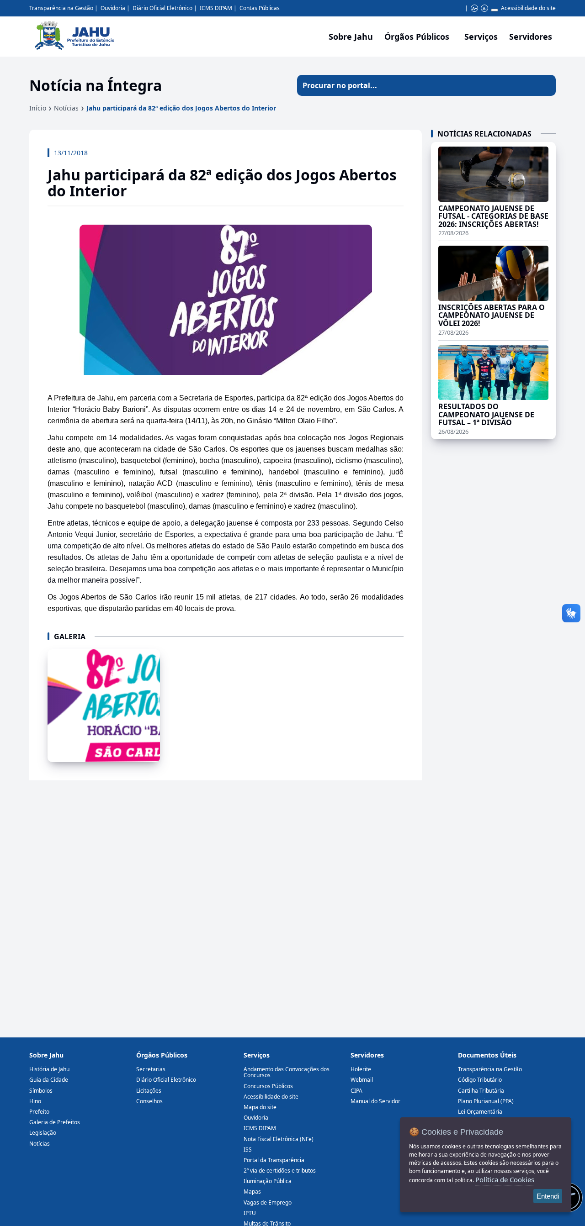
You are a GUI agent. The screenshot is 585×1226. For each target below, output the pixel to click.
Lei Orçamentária (480, 1112)
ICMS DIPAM (216, 8)
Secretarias (150, 1069)
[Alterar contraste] (494, 10)
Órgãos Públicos (161, 1055)
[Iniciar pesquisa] (545, 85)
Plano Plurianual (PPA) (486, 1101)
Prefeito (39, 1112)
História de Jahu (49, 1069)
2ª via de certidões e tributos (280, 1170)
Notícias (66, 108)
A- (485, 8)
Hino (35, 1101)
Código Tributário (480, 1080)
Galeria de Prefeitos (54, 1122)
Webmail (362, 1080)
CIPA (356, 1090)
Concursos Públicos (268, 1086)
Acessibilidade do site (528, 8)
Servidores (367, 1055)
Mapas (252, 1191)
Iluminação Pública (268, 1181)
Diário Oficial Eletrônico (162, 8)
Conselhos (149, 1101)
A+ (474, 8)
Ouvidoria (113, 8)
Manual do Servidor (375, 1101)
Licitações (148, 1090)
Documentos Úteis (487, 1055)
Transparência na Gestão (61, 8)
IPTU (250, 1213)
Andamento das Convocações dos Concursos (287, 1072)
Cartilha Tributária (481, 1090)
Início (37, 108)
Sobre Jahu (351, 36)
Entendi (548, 1196)
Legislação (42, 1133)
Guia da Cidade (48, 1080)
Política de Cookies (504, 1179)
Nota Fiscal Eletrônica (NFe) (279, 1139)
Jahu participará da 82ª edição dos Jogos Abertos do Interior (181, 108)
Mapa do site (260, 1107)
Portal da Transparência (274, 1160)
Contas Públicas (259, 8)
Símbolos (41, 1090)
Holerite (361, 1069)
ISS (248, 1149)
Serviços (481, 36)
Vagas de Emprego (268, 1202)
